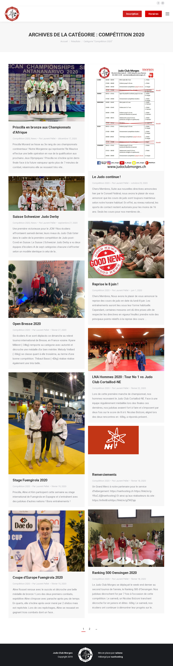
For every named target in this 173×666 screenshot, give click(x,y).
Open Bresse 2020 (27, 324)
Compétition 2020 (21, 138)
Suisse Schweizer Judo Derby (36, 217)
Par (47, 138)
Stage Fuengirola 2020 (30, 480)
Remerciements (104, 475)
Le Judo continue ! (106, 177)
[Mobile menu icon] (167, 14)
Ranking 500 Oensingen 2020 (114, 573)
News (33, 138)
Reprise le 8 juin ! (105, 284)
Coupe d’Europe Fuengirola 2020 (38, 577)
